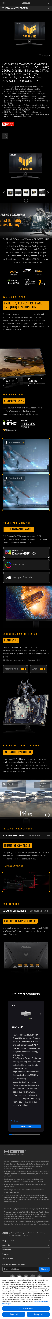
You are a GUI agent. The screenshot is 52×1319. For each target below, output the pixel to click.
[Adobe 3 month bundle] (8, 125)
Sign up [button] (44, 1269)
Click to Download (14, 866)
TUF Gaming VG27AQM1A (15, 8)
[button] (3, 3)
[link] (26, 3)
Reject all (14, 1314)
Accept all (38, 1314)
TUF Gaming (40, 1233)
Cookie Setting (26, 1308)
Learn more (26, 1126)
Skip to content (1, 7)
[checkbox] (44, 55)
